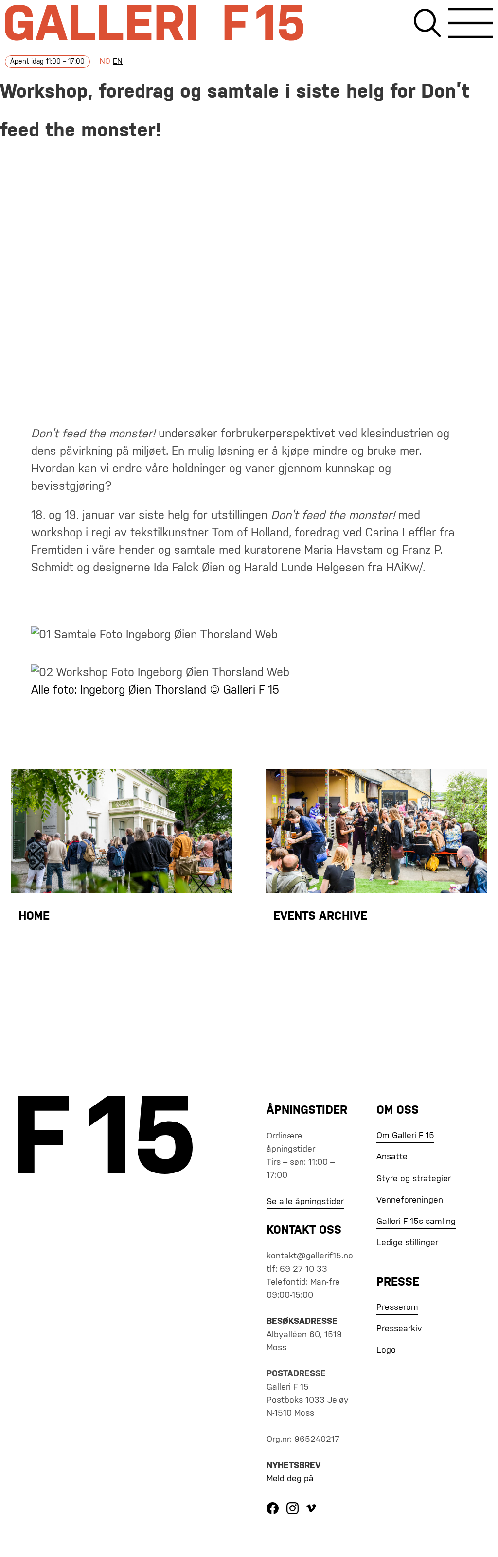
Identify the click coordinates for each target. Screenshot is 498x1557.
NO (105, 62)
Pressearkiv (399, 1328)
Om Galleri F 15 (405, 1135)
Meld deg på (290, 1478)
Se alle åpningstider (305, 1201)
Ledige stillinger (407, 1243)
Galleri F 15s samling (416, 1221)
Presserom (397, 1307)
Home (34, 916)
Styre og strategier (413, 1178)
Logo (386, 1350)
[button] (470, 25)
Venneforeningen (409, 1200)
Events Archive (320, 916)
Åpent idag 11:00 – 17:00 (47, 61)
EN (118, 62)
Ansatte (392, 1157)
